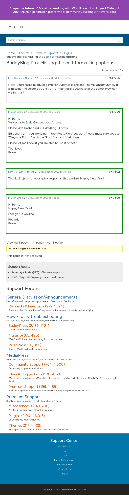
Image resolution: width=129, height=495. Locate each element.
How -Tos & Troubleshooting (34, 316)
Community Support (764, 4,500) (37, 364)
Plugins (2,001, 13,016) (27, 415)
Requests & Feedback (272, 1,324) (36, 306)
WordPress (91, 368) (25, 345)
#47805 (114, 197)
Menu (18, 27)
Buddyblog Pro (116, 70)
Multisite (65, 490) (24, 335)
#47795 (114, 77)
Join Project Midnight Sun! (64, 10)
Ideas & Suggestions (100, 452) (34, 374)
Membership (64, 446)
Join (64, 455)
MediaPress (17, 355)
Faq (64, 451)
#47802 (114, 171)
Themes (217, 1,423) (25, 425)
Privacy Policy (64, 464)
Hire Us (65, 473)
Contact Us (64, 469)
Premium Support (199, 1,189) (33, 386)
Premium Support (23, 396)
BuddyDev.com (78, 489)
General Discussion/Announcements (41, 297)
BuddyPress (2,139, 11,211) (30, 325)
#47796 (114, 111)
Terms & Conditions (64, 460)
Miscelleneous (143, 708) (29, 406)
